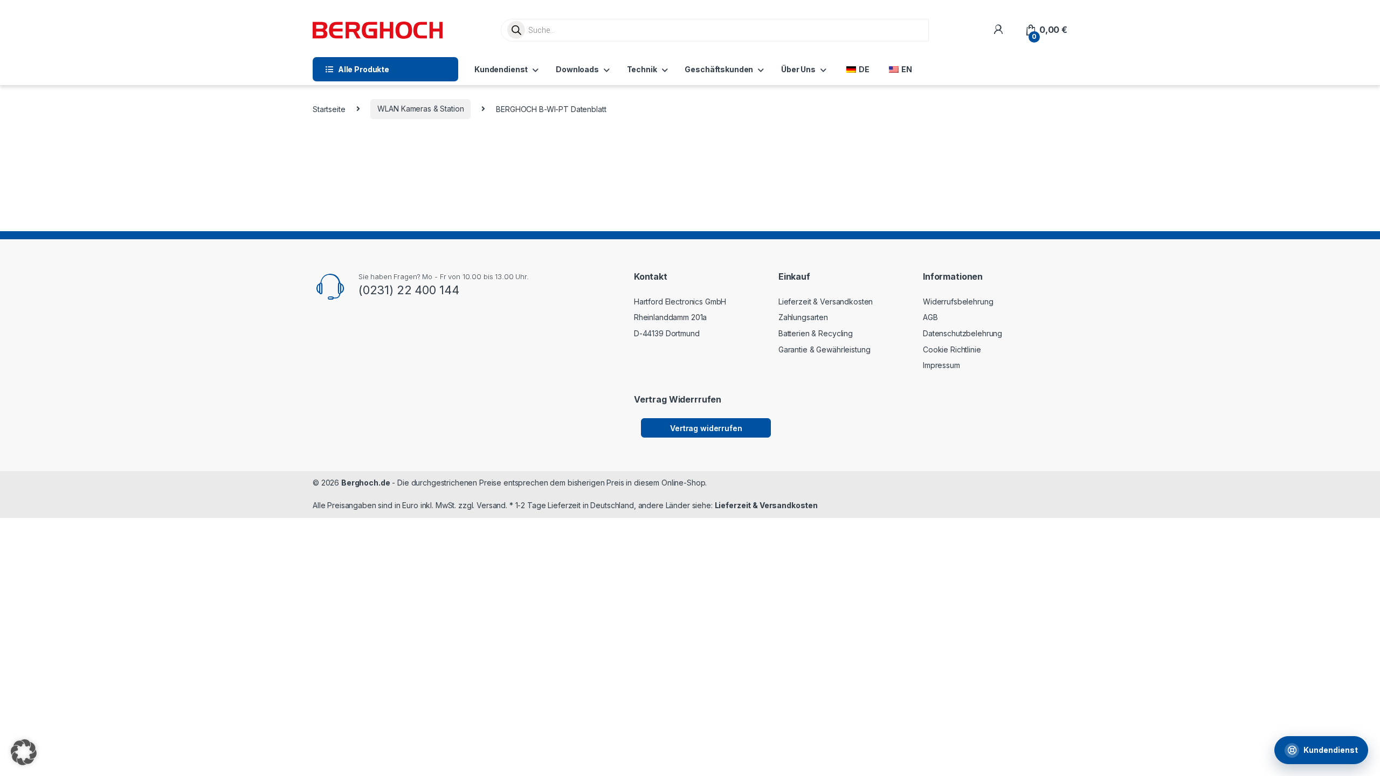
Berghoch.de (365, 482)
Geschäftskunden (719, 69)
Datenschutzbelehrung (962, 333)
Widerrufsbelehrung (958, 301)
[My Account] (998, 30)
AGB (930, 317)
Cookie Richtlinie (952, 349)
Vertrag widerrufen (706, 428)
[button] (23, 752)
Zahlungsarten (803, 317)
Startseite (329, 108)
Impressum (941, 365)
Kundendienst (501, 69)
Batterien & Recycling (815, 333)
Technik (642, 69)
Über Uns (798, 69)
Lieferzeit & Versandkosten (825, 301)
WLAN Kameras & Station (420, 108)
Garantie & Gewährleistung (824, 349)
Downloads (577, 69)
